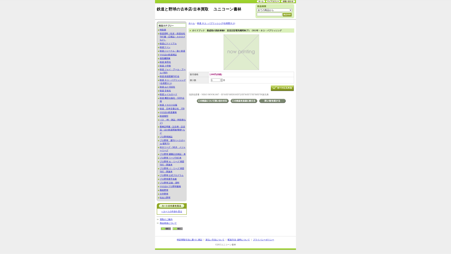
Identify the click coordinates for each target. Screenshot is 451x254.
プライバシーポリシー (263, 239)
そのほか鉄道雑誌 (168, 54)
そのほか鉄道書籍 (168, 112)
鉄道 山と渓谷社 (167, 87)
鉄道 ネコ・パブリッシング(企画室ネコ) (216, 23)
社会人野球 (165, 197)
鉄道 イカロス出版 (168, 105)
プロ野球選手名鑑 (168, 179)
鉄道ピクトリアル (168, 43)
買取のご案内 (166, 219)
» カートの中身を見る (172, 211)
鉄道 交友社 (165, 90)
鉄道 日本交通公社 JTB (172, 108)
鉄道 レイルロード (168, 94)
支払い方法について (214, 239)
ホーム (192, 23)
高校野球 (164, 190)
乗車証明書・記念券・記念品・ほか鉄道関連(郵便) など (172, 129)
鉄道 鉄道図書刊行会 (169, 76)
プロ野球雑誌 (166, 136)
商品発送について (168, 223)
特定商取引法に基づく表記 (189, 239)
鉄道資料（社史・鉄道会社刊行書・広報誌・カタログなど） (172, 36)
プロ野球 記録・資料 (169, 183)
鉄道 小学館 (165, 66)
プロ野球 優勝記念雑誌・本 (173, 154)
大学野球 (164, 194)
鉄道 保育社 (165, 62)
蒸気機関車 (165, 58)
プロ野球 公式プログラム (172, 175)
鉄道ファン (165, 47)
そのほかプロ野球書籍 (170, 186)
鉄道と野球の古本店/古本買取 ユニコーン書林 (199, 9)
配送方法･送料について (239, 239)
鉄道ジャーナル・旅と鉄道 (172, 51)
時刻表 (163, 30)
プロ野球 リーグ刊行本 (170, 158)
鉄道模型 (164, 116)
